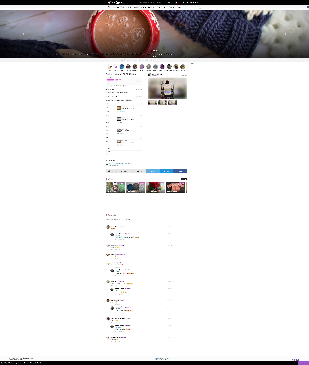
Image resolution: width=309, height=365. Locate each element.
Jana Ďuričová (117, 245)
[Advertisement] (196, 88)
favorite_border (111, 231)
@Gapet (117, 308)
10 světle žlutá (121, 111)
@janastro (118, 327)
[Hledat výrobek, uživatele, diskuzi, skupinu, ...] (154, 2)
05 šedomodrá (121, 133)
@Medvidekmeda (124, 237)
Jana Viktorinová (118, 337)
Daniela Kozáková (123, 234)
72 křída (120, 122)
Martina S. (115, 263)
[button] (23, 34)
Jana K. (117, 254)
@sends (117, 271)
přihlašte (128, 219)
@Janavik (117, 329)
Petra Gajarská (117, 300)
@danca (117, 235)
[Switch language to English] (176, 2)
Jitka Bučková (117, 281)
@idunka (117, 290)
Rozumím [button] (303, 363)
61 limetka (120, 145)
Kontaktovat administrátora (162, 358)
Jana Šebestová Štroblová (120, 318)
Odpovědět (117, 231)
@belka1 (117, 237)
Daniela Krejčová (117, 227)
